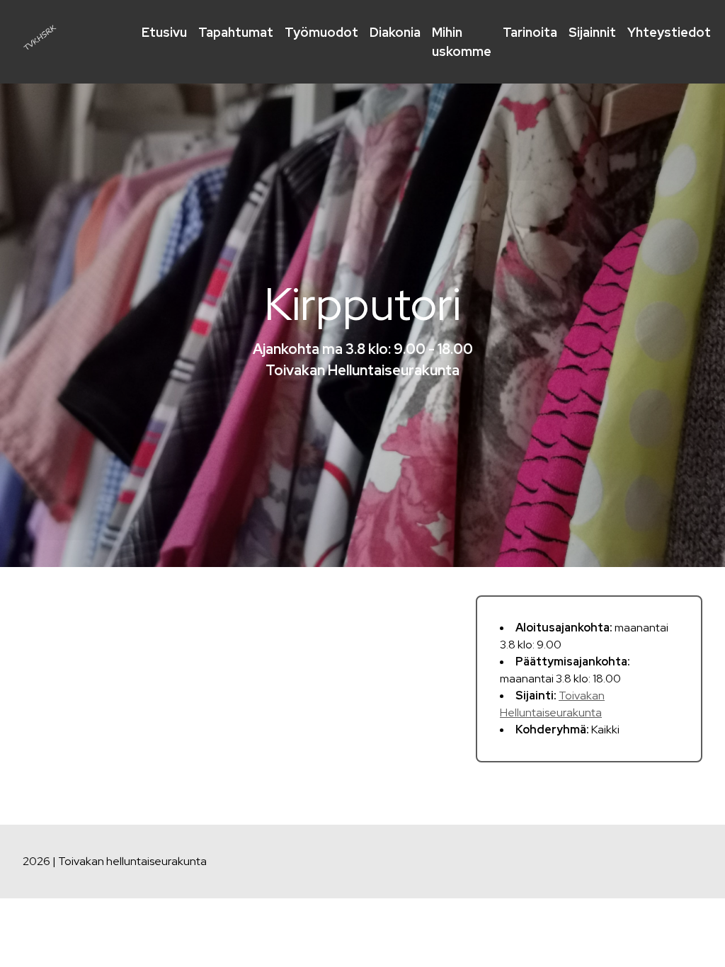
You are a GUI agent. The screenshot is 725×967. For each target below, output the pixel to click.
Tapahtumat (235, 32)
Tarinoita (530, 32)
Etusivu (164, 32)
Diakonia (395, 32)
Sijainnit (592, 32)
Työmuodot (321, 32)
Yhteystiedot (669, 32)
